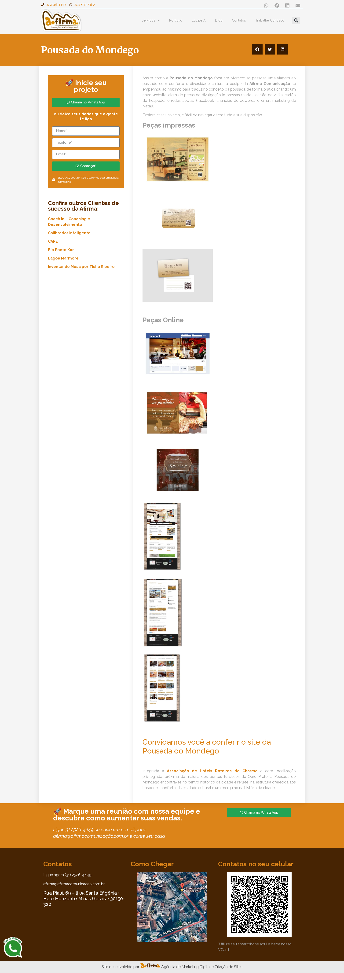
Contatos (239, 20)
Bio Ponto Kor (61, 250)
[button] (266, 5)
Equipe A (199, 20)
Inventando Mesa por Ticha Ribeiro (81, 266)
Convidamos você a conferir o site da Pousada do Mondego (207, 746)
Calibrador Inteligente (69, 233)
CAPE (53, 241)
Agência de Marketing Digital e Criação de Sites (201, 967)
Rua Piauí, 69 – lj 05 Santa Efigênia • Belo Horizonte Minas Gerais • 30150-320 (84, 898)
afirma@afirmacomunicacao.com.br (74, 884)
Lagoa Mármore (63, 258)
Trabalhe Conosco (269, 20)
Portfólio (175, 20)
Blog (219, 20)
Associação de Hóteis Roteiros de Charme (212, 771)
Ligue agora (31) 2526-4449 (67, 875)
